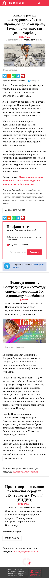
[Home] (4, 3)
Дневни (25, 245)
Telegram (35, 81)
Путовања (24, 504)
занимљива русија (15, 210)
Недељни (13, 245)
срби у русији (12, 538)
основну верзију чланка (25, 472)
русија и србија (13, 458)
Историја (24, 37)
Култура (24, 300)
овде (20, 574)
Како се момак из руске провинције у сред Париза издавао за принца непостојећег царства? (23, 180)
